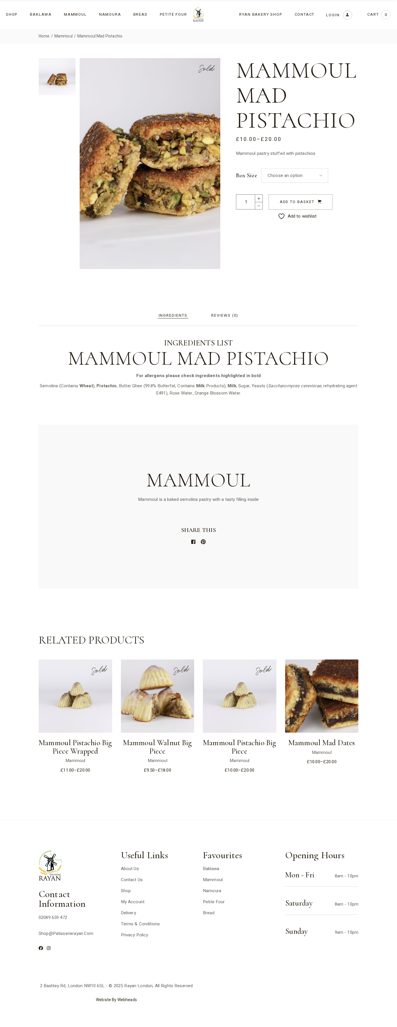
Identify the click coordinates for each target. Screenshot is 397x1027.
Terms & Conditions (140, 924)
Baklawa (211, 868)
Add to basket (297, 202)
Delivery (128, 913)
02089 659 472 (53, 917)
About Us (130, 868)
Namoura (212, 891)
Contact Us (132, 880)
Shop (126, 891)
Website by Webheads (116, 1000)
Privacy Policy (134, 935)
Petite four (214, 902)
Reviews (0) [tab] (224, 315)
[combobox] (294, 175)
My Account (133, 902)
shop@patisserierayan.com (66, 933)
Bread (208, 913)
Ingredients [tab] (173, 315)
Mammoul (75, 760)
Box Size (246, 175)
